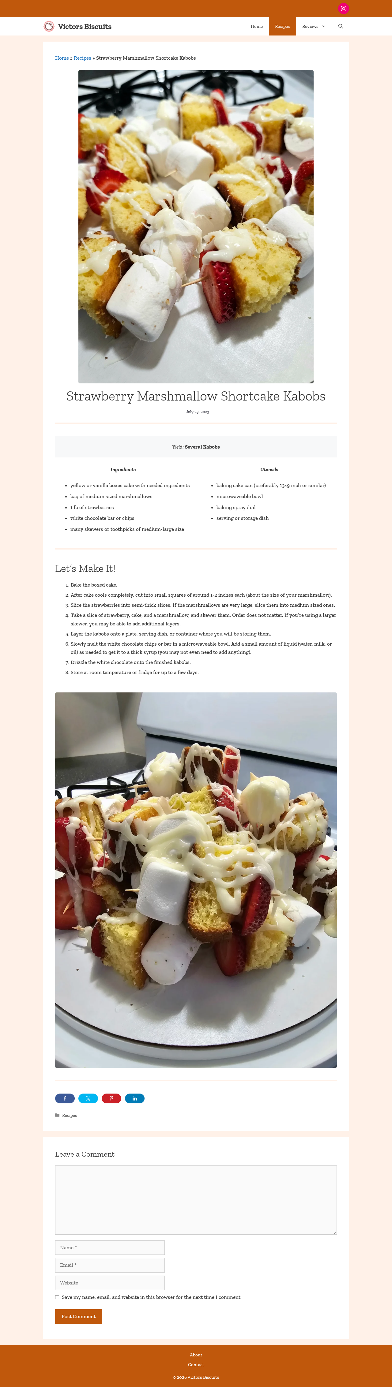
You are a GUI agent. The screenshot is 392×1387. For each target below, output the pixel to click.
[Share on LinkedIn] (135, 1098)
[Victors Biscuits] (49, 26)
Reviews (310, 26)
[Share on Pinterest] (111, 1098)
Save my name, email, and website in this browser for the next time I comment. (152, 1297)
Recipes (282, 26)
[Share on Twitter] (88, 1098)
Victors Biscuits (84, 26)
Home (257, 26)
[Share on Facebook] (65, 1098)
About (196, 1355)
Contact (196, 1364)
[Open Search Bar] (340, 26)
